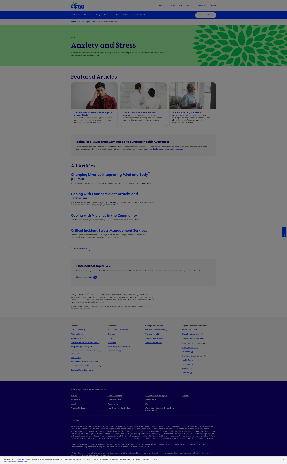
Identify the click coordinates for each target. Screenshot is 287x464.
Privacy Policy (23, 461)
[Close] (283, 459)
